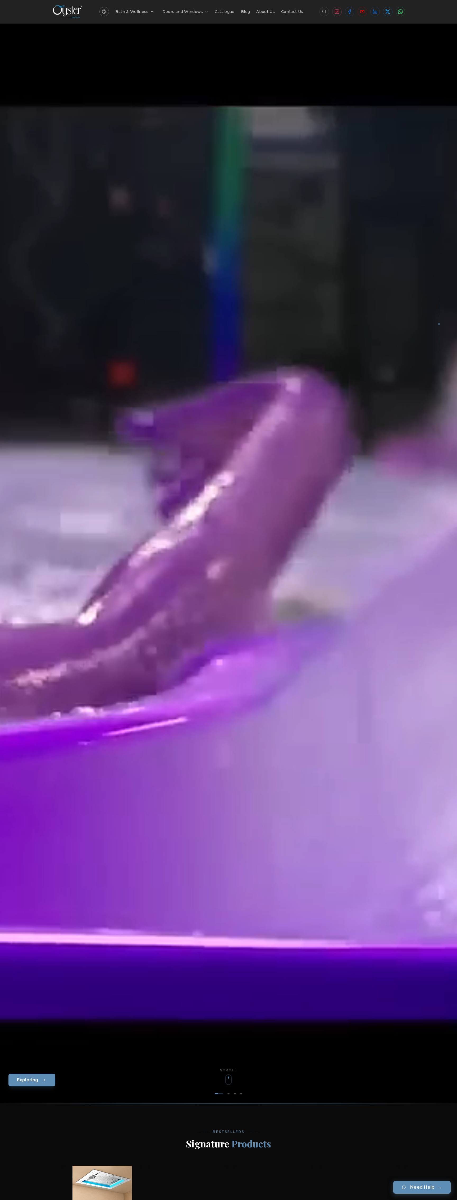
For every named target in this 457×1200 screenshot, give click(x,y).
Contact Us (292, 11)
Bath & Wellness (131, 11)
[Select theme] (104, 11)
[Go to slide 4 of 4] (241, 1094)
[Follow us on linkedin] (375, 11)
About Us (265, 11)
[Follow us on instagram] (337, 11)
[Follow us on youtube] (362, 11)
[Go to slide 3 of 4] (235, 1094)
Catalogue (225, 11)
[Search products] (324, 11)
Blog (245, 11)
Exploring (27, 1079)
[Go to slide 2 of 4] (228, 1094)
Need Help (426, 1187)
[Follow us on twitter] (387, 11)
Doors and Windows (182, 11)
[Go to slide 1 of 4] (219, 1094)
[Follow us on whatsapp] (400, 11)
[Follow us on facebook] (349, 11)
